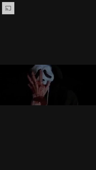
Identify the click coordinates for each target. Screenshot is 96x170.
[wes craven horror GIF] (48, 85)
